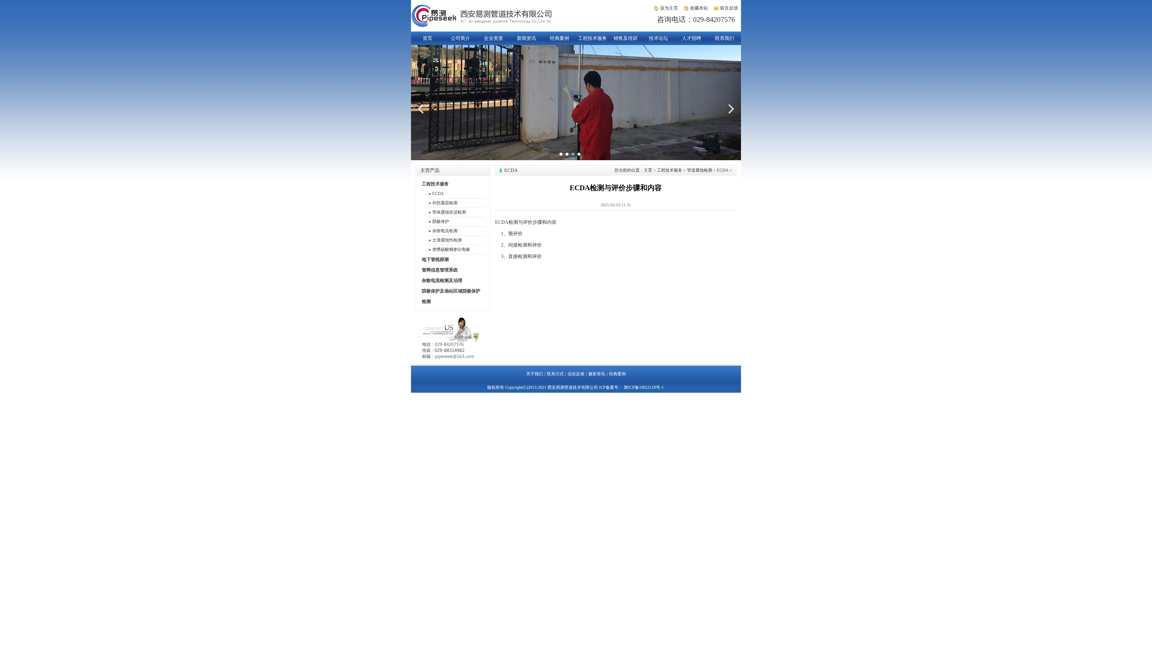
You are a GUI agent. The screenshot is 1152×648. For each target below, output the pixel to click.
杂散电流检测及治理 (442, 280)
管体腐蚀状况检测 (449, 212)
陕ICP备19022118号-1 (644, 387)
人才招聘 (691, 38)
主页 (648, 170)
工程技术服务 (592, 38)
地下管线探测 (435, 259)
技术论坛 (658, 38)
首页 (427, 38)
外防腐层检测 (445, 203)
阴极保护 (440, 221)
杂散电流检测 (445, 231)
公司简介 (460, 38)
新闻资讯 (526, 38)
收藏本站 (699, 8)
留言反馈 (729, 8)
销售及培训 (626, 38)
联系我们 (724, 38)
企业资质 (493, 38)
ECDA (438, 193)
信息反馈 (576, 374)
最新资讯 (596, 374)
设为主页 (669, 8)
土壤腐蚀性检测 (447, 240)
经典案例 (559, 38)
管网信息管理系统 (440, 270)
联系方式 (555, 374)
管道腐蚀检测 (699, 170)
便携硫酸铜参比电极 (451, 249)
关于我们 (534, 374)
